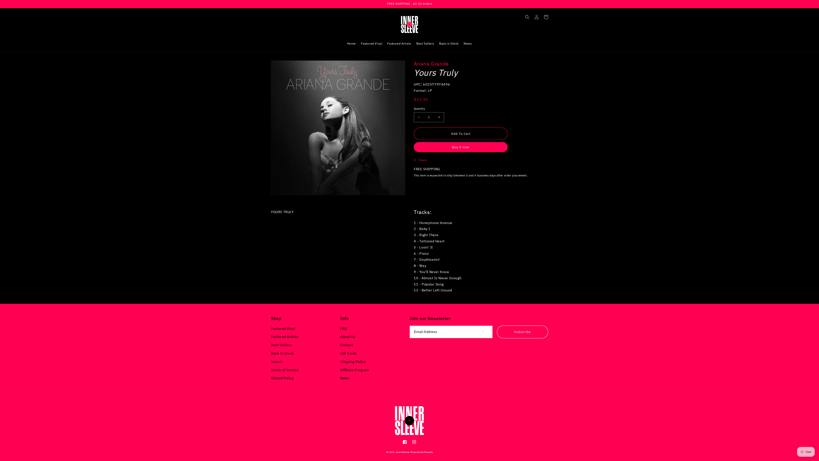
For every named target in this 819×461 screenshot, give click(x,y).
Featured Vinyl (283, 328)
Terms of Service (285, 370)
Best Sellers (281, 345)
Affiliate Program (354, 370)
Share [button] (423, 160)
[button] (527, 17)
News (344, 378)
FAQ (343, 328)
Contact (346, 345)
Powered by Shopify (422, 452)
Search (277, 361)
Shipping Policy (353, 361)
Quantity (419, 109)
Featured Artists (284, 336)
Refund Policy (282, 378)
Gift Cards (348, 353)
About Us (348, 336)
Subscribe (522, 332)
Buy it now (460, 147)
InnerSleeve (403, 452)
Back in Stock (282, 353)
